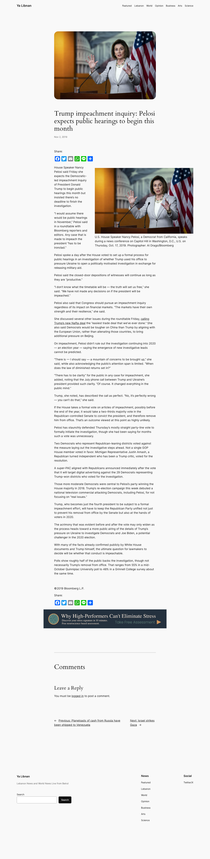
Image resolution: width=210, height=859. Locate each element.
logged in (78, 696)
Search (20, 794)
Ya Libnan (24, 6)
